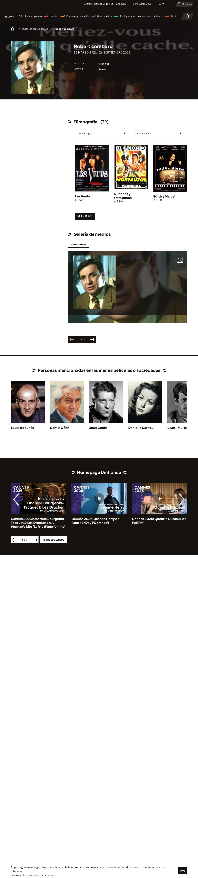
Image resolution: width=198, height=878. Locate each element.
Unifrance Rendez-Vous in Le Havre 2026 (105, 3)
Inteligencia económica (132, 16)
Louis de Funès (22, 428)
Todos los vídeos (53, 539)
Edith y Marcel (164, 196)
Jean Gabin (98, 428)
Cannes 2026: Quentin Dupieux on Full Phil (98, 521)
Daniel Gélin (59, 428)
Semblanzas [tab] (78, 244)
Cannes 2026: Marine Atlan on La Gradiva (158, 521)
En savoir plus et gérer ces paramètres (32, 874)
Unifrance (158, 16)
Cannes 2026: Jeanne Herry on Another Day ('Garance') (35, 521)
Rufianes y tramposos (123, 196)
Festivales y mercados (77, 16)
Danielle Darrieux (141, 428)
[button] (180, 260)
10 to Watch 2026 (142, 3)
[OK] (182, 870)
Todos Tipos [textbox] (85, 133)
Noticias (54, 16)
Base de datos (104, 16)
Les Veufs (82, 196)
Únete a (175, 16)
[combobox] (101, 133)
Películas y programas (30, 16)
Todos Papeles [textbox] (143, 133)
